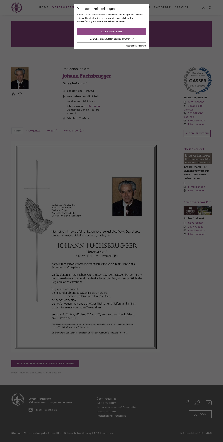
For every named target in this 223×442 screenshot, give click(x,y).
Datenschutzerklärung (135, 46)
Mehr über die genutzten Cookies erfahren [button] (110, 39)
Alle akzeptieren (111, 31)
